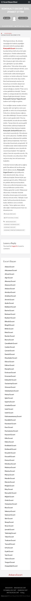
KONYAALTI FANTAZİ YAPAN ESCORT (14, 230)
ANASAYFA (9, 588)
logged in (15, 246)
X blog (22, 592)
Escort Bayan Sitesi (10, 2)
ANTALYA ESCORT (11, 221)
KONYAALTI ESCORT (10, 227)
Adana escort (4, 596)
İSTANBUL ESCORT (9, 590)
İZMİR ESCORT (23, 590)
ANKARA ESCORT (20, 588)
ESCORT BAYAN (8, 26)
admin (8, 18)
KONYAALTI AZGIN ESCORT (11, 224)
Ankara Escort (15, 574)
